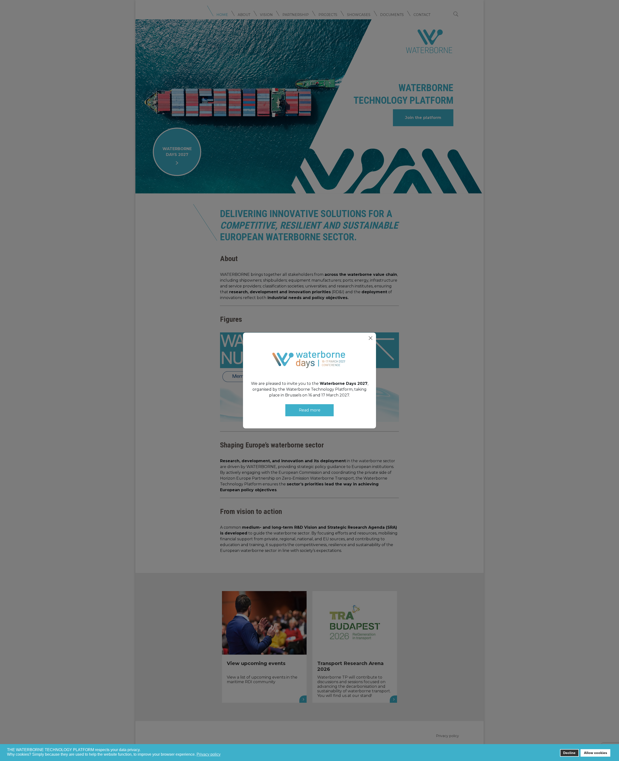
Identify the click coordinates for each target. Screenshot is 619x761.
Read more (309, 410)
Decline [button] (569, 753)
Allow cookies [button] (595, 753)
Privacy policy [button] (209, 754)
